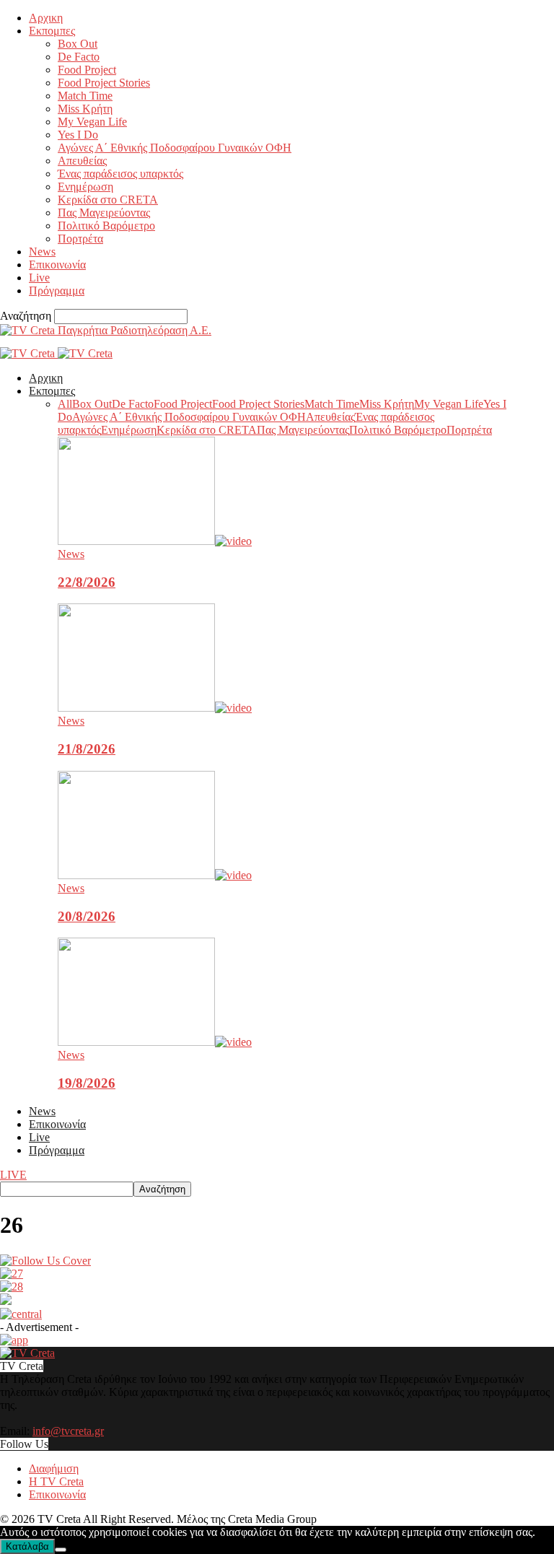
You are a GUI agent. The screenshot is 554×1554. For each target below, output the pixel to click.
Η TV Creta (56, 1481)
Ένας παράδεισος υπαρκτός (120, 173)
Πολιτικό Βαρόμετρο (106, 225)
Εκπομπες (52, 31)
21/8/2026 (86, 748)
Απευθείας (82, 160)
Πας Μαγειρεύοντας (104, 212)
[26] (45, 1260)
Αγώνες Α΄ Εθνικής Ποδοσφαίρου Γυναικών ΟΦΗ (174, 147)
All (65, 404)
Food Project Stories (104, 83)
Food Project (87, 70)
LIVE (13, 1175)
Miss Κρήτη (85, 108)
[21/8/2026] (155, 708)
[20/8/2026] (155, 875)
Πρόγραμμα (56, 290)
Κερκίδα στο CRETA (108, 199)
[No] (60, 1550)
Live (39, 277)
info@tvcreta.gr (68, 1431)
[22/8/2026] (155, 541)
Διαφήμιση (54, 1468)
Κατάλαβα (27, 1546)
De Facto (79, 57)
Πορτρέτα (80, 238)
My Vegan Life (92, 121)
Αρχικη (46, 18)
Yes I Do (78, 134)
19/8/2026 (86, 1083)
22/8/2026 (86, 582)
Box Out (77, 44)
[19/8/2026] (155, 1042)
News (42, 251)
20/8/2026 (86, 916)
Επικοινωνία (57, 264)
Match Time (85, 96)
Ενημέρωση (85, 186)
